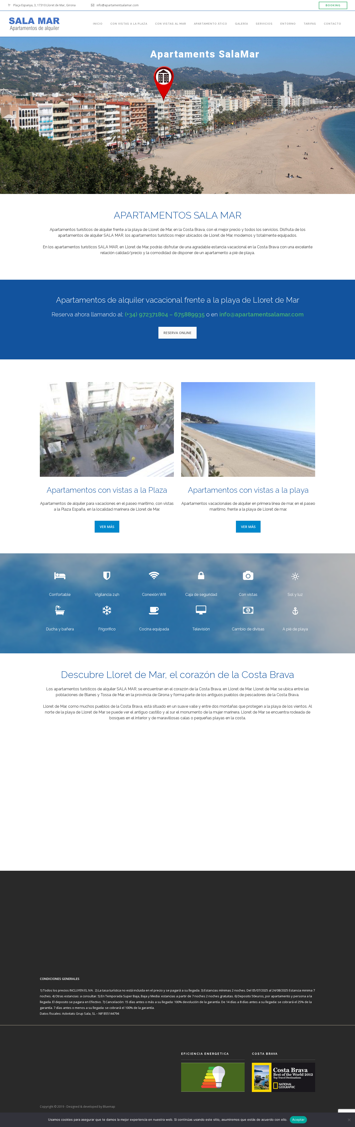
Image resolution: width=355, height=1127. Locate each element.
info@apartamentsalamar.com (261, 314)
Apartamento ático (210, 23)
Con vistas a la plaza (128, 23)
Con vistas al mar (170, 23)
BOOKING (333, 5)
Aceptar (298, 1119)
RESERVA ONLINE (177, 332)
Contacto (332, 23)
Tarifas (310, 23)
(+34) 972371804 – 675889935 (165, 314)
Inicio (98, 23)
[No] (349, 1119)
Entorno (288, 23)
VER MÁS (107, 526)
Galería (241, 23)
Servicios (264, 23)
